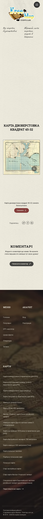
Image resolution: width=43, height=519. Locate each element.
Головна (6, 317)
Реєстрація (27, 323)
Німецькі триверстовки (12, 402)
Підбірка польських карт (12, 457)
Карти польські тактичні (12, 451)
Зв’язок (6, 347)
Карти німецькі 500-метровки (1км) (17, 445)
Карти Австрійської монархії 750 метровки (20, 439)
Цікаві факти (8, 335)
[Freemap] (21, 14)
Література (7, 341)
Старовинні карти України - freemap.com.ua (18, 512)
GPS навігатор (8, 329)
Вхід (24, 317)
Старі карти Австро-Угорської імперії (17, 475)
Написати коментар (20, 264)
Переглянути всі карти (12, 489)
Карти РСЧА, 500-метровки (13, 408)
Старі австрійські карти (12, 469)
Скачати (20, 210)
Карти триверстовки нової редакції (17, 391)
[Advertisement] (21, 66)
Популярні (7, 323)
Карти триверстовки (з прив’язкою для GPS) (20, 376)
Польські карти (9, 463)
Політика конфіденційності (12, 510)
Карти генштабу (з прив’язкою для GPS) (18, 397)
